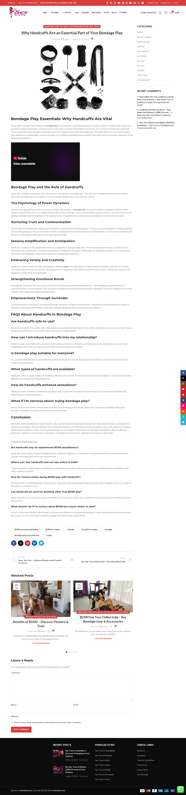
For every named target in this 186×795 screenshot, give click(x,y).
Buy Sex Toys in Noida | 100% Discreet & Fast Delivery (75, 769)
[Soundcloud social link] (134, 3)
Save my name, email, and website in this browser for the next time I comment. (47, 722)
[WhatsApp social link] (139, 3)
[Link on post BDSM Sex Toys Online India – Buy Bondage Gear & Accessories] (103, 596)
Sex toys (41, 617)
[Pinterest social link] (123, 3)
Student (140, 70)
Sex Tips (85, 26)
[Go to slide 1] (66, 652)
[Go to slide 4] (74, 652)
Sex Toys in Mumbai (103, 755)
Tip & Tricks (94, 26)
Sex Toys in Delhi (102, 760)
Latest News (142, 770)
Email (76, 704)
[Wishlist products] (166, 12)
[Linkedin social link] (34, 543)
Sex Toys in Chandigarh (105, 750)
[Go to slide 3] (72, 652)
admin (67, 39)
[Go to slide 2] (69, 652)
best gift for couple (90, 530)
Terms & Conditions (145, 760)
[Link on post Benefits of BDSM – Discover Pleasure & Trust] (41, 599)
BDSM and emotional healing (26, 530)
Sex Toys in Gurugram (104, 774)
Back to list (72, 560)
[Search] (160, 12)
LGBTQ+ (66, 26)
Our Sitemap (142, 774)
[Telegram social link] (143, 3)
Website (14, 716)
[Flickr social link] (130, 3)
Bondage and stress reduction (27, 535)
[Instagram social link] (115, 3)
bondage (108, 530)
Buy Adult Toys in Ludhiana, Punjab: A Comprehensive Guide (155, 102)
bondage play (51, 125)
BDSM (47, 26)
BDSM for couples (52, 530)
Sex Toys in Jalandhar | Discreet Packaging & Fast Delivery (77, 753)
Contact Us (142, 765)
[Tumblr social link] (126, 3)
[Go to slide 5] (77, 652)
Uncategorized (143, 80)
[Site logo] (18, 12)
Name (14, 704)
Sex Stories (142, 56)
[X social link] (111, 3)
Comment (16, 672)
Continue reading (41, 643)
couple (49, 535)
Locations (141, 755)
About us (141, 750)
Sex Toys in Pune (102, 779)
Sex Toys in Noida (102, 770)
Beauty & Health (144, 37)
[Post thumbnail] (58, 755)
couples (66, 266)
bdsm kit (70, 530)
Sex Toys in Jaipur (102, 765)
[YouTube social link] (119, 3)
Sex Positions (76, 26)
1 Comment (83, 760)
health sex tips (56, 26)
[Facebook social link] (107, 3)
